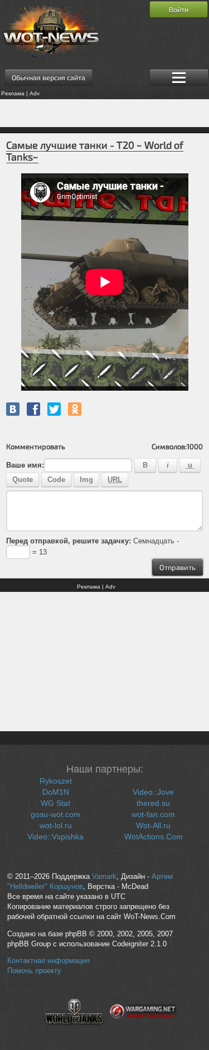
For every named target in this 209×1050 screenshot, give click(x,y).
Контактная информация (48, 961)
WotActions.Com (153, 836)
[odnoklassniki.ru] (74, 409)
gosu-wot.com (55, 814)
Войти (178, 9)
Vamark (104, 877)
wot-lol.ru (56, 825)
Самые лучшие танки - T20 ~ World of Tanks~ (94, 151)
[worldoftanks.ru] (74, 1031)
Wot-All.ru (153, 825)
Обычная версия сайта (48, 77)
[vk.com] (13, 409)
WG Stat (55, 803)
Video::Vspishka (55, 836)
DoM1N (55, 792)
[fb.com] (33, 409)
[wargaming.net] (143, 1031)
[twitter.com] (54, 409)
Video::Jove (153, 792)
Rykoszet (56, 780)
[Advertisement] (104, 113)
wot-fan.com (153, 814)
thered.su (153, 803)
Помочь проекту (34, 971)
